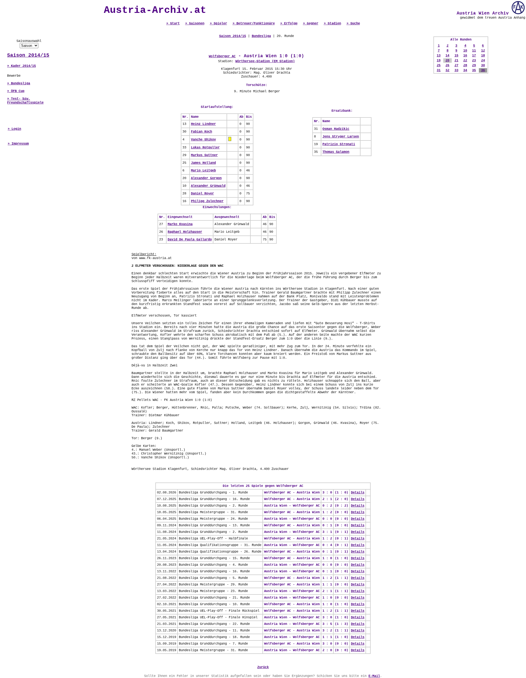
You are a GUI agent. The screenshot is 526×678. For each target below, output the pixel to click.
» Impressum (18, 144)
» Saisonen (194, 23)
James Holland (203, 163)
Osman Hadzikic (335, 129)
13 (439, 56)
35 (474, 70)
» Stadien (332, 23)
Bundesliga (261, 36)
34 (465, 70)
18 (483, 56)
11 (474, 51)
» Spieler (218, 23)
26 (447, 65)
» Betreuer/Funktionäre (254, 23)
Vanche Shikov (203, 140)
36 (483, 70)
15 (456, 56)
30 (483, 65)
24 (483, 60)
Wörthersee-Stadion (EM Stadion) (265, 61)
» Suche (353, 23)
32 (447, 70)
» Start (173, 23)
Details (357, 493)
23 (474, 60)
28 (465, 65)
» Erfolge (289, 23)
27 (456, 65)
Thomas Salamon (335, 152)
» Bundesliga (18, 83)
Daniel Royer (202, 194)
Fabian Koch (201, 132)
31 (439, 70)
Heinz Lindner (203, 124)
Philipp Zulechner (207, 201)
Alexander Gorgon (206, 178)
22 (465, 60)
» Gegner (310, 23)
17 (474, 56)
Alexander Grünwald (208, 186)
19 (439, 60)
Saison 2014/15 (28, 55)
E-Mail (374, 676)
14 (447, 56)
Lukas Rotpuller (205, 148)
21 (456, 60)
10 (465, 51)
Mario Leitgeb (203, 171)
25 (439, 65)
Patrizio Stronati (338, 144)
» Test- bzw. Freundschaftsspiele (25, 101)
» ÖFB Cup (15, 91)
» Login (14, 129)
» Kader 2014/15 (21, 66)
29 (474, 65)
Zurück (263, 667)
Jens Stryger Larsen (340, 137)
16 (465, 56)
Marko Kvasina (180, 224)
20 (447, 60)
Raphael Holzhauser (185, 232)
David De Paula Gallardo (190, 240)
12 (483, 51)
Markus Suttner (204, 155)
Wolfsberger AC (222, 56)
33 (456, 70)
